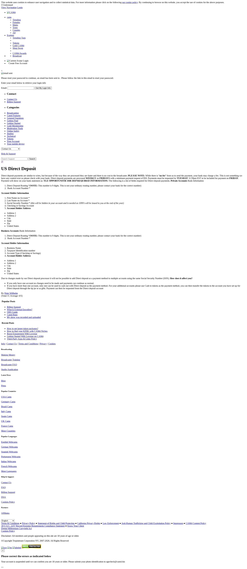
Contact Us (12, 99)
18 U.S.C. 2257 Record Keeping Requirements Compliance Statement (33, 526)
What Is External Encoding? (19, 309)
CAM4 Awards (19, 53)
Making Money (8, 355)
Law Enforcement (111, 523)
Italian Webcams (8, 461)
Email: (4, 88)
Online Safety (13, 131)
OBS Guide (12, 312)
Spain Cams (6, 416)
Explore (10, 35)
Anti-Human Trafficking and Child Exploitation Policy (146, 523)
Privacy (43, 344)
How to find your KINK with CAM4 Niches (27, 331)
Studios (10, 133)
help (3, 344)
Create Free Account (18, 63)
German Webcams (9, 447)
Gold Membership (15, 126)
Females (16, 22)
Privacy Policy (28, 523)
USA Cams (6, 397)
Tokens (16, 43)
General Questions (15, 118)
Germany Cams (8, 401)
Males (15, 25)
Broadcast (17, 56)
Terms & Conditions (10, 523)
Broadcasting (13, 113)
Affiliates (5, 513)
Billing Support (14, 102)
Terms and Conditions (28, 344)
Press (3, 385)
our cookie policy (130, 2)
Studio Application (9, 369)
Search (32, 159)
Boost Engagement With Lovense (22, 334)
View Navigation (9, 7)
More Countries (8, 431)
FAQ (3, 487)
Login (20, 7)
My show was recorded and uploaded (24, 317)
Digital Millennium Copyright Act (16, 528)
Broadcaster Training (10, 360)
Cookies (52, 344)
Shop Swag (18, 48)
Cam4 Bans (12, 314)
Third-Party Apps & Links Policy (22, 339)
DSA (3, 497)
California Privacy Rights (88, 523)
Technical (11, 136)
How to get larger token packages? (22, 328)
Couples (16, 30)
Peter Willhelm (11, 293)
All (14, 32)
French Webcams (9, 466)
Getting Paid (12, 120)
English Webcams (9, 442)
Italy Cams (6, 411)
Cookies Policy (8, 502)
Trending (17, 20)
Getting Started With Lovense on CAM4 (25, 336)
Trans (15, 27)
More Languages (8, 471)
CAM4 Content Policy (196, 523)
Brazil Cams (6, 406)
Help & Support (8, 154)
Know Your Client (75, 526)
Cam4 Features (13, 115)
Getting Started (13, 123)
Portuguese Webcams (10, 456)
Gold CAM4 (18, 45)
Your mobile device (15, 144)
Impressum (178, 523)
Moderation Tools (15, 128)
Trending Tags (19, 38)
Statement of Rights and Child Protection (56, 523)
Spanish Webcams (9, 452)
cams (9, 17)
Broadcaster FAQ (9, 364)
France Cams (7, 426)
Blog (3, 381)
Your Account (13, 141)
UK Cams (5, 421)
